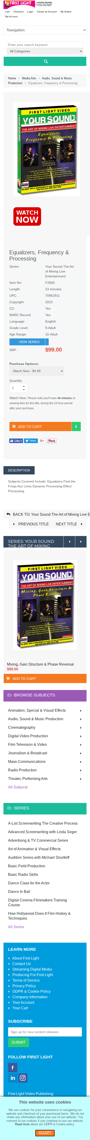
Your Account (23, 1002)
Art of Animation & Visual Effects (34, 849)
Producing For (32, 975)
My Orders (65, 11)
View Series (29, 342)
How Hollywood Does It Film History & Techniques (39, 916)
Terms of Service (26, 980)
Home (12, 78)
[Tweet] (31, 440)
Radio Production (22, 770)
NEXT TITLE (67, 524)
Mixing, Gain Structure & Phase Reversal (40, 664)
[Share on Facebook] (16, 440)
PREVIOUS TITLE (33, 524)
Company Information (30, 997)
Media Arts (29, 78)
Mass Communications (26, 762)
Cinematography (21, 727)
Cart (7, 11)
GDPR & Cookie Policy (31, 991)
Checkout (18, 11)
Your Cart (20, 1008)
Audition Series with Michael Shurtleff (38, 857)
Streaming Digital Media (32, 969)
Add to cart (30, 427)
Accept (45, 1132)
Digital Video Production (28, 736)
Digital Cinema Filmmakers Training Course (37, 902)
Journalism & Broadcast (27, 753)
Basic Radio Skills (23, 874)
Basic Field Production (26, 866)
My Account (11, 16)
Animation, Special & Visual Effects (37, 710)
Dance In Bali (19, 892)
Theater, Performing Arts (28, 779)
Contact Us (21, 964)
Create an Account (47, 11)
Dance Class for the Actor (29, 883)
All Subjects (18, 787)
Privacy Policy (24, 986)
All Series (16, 927)
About (25, 958)
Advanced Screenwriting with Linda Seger (42, 832)
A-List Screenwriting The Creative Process (43, 823)
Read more (22, 1124)
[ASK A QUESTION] (76, 426)
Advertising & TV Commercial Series (38, 840)
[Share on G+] (42, 440)
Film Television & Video (27, 744)
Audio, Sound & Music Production (35, 719)
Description (19, 470)
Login (30, 11)
